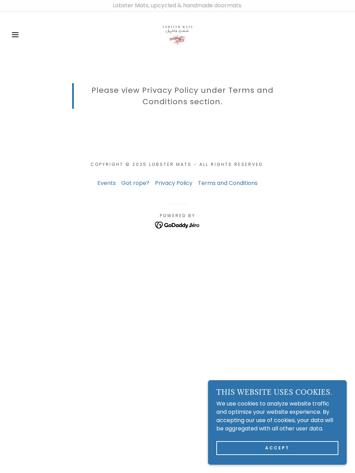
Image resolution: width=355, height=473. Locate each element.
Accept (277, 448)
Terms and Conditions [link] (228, 183)
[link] (177, 34)
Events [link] (106, 183)
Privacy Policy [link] (173, 183)
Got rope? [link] (135, 183)
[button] (17, 35)
